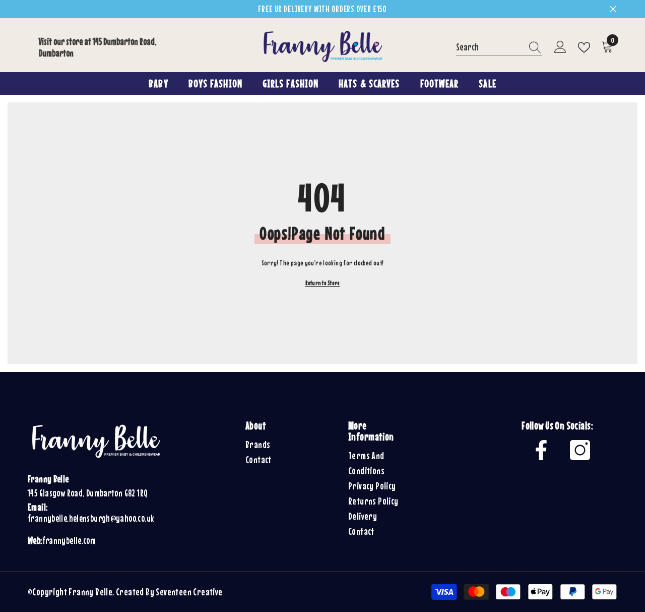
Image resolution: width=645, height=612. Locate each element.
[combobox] (489, 47)
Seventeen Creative (189, 591)
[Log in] (560, 47)
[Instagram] (580, 450)
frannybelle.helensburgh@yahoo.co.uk (91, 518)
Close (613, 9)
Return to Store (322, 283)
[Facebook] (541, 450)
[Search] (499, 47)
